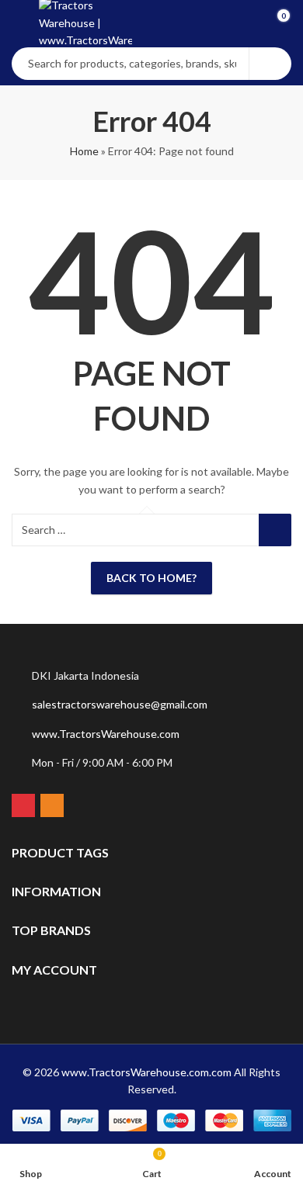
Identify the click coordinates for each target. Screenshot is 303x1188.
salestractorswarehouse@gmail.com (119, 704)
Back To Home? (151, 577)
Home (84, 151)
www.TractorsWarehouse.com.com (146, 1072)
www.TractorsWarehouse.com (105, 733)
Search (270, 63)
